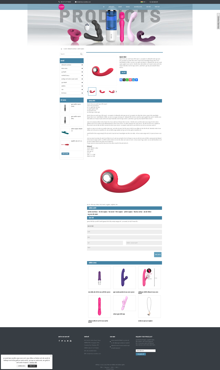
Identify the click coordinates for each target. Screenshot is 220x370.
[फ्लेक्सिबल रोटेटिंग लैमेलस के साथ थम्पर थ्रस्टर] (149, 277)
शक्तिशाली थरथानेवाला (72, 49)
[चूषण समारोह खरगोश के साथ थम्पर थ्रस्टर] (124, 277)
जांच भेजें (148, 7)
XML (116, 367)
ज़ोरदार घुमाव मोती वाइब (119, 314)
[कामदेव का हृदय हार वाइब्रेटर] (149, 306)
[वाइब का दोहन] (92, 91)
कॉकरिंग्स (63, 86)
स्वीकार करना (32, 366)
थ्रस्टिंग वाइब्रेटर (81, 49)
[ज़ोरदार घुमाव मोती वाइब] (124, 303)
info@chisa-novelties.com (94, 353)
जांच (62, 89)
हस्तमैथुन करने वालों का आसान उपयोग (69, 79)
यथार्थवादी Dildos (65, 75)
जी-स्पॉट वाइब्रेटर (103, 212)
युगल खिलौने (64, 82)
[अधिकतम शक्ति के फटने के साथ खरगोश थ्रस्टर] (99, 306)
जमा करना (158, 254)
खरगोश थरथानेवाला (93, 212)
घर (103, 7)
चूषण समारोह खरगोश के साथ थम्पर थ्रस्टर (123, 292)
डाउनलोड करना (138, 7)
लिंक (101, 367)
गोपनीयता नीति (33, 362)
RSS (112, 367)
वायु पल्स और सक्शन (93, 214)
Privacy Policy (110, 369)
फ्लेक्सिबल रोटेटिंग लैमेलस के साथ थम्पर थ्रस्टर (148, 292)
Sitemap (106, 367)
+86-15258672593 (91, 350)
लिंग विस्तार (63, 93)
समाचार (128, 7)
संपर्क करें (157, 7)
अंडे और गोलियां (147, 212)
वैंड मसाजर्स (111, 212)
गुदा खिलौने (63, 72)
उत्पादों (120, 7)
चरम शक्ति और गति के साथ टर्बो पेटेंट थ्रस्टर (99, 292)
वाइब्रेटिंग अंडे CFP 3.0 (76, 141)
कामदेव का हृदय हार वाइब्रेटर (145, 321)
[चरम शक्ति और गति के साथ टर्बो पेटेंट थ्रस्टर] (99, 277)
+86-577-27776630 (93, 348)
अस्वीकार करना (21, 366)
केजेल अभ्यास (64, 68)
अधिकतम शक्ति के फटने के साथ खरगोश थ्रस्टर (98, 321)
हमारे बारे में (111, 7)
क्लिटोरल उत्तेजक (138, 212)
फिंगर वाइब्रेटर (119, 212)
